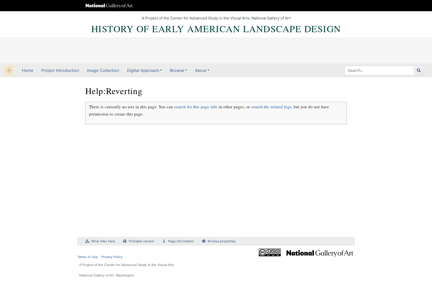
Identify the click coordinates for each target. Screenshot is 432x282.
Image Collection (103, 70)
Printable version (141, 241)
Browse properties (222, 241)
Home (27, 70)
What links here (103, 241)
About (200, 70)
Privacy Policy (112, 257)
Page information (181, 241)
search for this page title (196, 107)
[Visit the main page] (9, 71)
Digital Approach (143, 70)
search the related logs (271, 107)
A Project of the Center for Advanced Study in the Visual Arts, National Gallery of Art (216, 18)
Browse (177, 70)
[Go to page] (419, 70)
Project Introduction (60, 70)
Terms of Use (87, 257)
